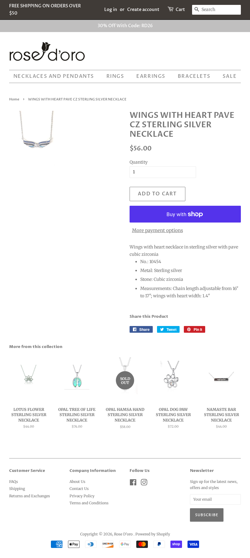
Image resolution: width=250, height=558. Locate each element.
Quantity (139, 162)
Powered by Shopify (152, 534)
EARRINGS (151, 76)
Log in (110, 10)
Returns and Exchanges (29, 496)
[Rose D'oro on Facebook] (133, 483)
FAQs (13, 481)
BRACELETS (194, 76)
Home (14, 99)
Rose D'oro (124, 534)
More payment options (157, 230)
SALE (230, 76)
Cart (180, 10)
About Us (77, 481)
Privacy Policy (82, 496)
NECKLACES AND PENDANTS (53, 76)
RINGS (115, 76)
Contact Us (79, 488)
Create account (143, 10)
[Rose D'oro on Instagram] (144, 483)
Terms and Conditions (89, 503)
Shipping (17, 488)
